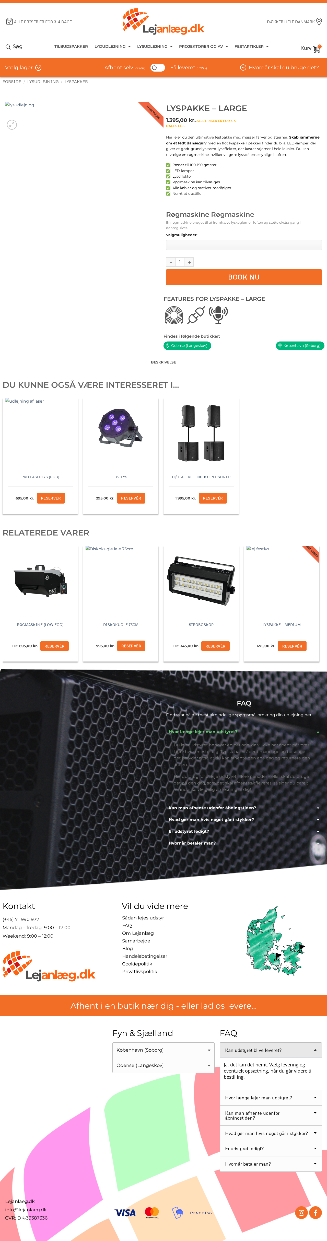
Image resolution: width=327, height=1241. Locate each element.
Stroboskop (201, 624)
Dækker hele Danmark (291, 21)
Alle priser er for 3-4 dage (43, 21)
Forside (12, 81)
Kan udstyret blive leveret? (253, 1050)
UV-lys (120, 476)
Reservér (292, 646)
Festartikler (249, 46)
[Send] (9, 47)
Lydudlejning (110, 46)
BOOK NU (244, 277)
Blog (127, 948)
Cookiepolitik (137, 963)
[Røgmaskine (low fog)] (40, 581)
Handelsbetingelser (144, 956)
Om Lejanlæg (138, 933)
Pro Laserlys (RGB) (40, 476)
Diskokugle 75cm (120, 624)
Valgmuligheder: (181, 235)
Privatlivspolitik (139, 971)
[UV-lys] (121, 433)
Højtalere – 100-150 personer (201, 476)
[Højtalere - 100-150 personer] (201, 433)
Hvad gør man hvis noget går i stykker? (211, 819)
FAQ (127, 925)
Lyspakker (76, 81)
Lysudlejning (152, 46)
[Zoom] (12, 125)
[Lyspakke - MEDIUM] (282, 581)
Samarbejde (136, 940)
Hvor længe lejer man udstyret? (203, 731)
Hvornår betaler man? (192, 843)
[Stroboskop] (201, 581)
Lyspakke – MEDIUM (282, 624)
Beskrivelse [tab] (163, 362)
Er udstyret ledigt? (189, 831)
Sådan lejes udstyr (143, 917)
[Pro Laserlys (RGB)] (40, 433)
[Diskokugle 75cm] (121, 581)
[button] (244, 732)
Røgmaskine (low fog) (40, 624)
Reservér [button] (51, 498)
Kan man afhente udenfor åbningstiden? (212, 807)
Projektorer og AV (201, 46)
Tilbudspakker (71, 46)
